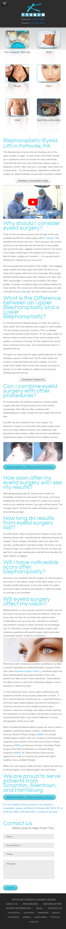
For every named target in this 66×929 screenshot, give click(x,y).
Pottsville (55, 917)
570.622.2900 (38, 19)
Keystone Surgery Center (27, 671)
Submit (10, 887)
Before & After (52, 904)
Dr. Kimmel (48, 238)
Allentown (29, 913)
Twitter (31, 14)
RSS (35, 14)
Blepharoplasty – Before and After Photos (29, 467)
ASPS (16, 745)
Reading (56, 913)
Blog (39, 908)
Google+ (39, 14)
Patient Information (18, 908)
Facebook (23, 14)
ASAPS (16, 752)
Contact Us (55, 908)
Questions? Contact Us (33, 379)
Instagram (27, 14)
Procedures (30, 904)
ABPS (40, 734)
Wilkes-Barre (40, 917)
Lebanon (26, 917)
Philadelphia (14, 913)
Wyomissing (13, 917)
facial (23, 291)
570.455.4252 (38, 23)
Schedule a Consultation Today (33, 180)
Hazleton (34, 922)
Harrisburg (43, 913)
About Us (11, 904)
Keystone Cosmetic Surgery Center (34, 900)
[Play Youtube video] (33, 202)
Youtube (43, 14)
